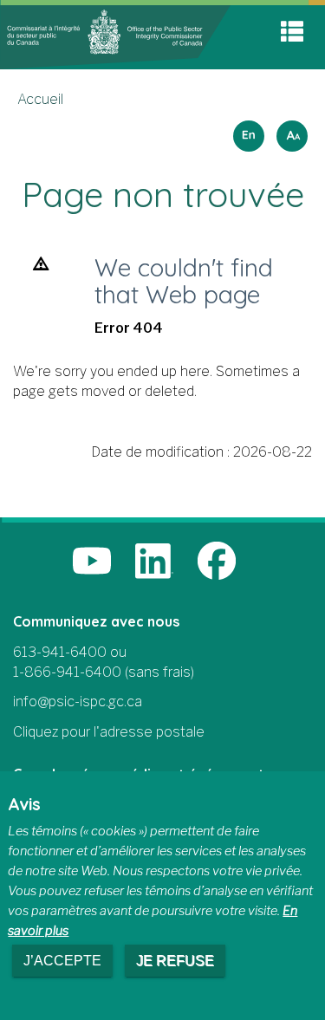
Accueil (40, 99)
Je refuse (175, 960)
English (246, 130)
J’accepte (62, 960)
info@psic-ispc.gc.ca (77, 701)
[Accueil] (115, 36)
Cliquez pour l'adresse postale (109, 732)
